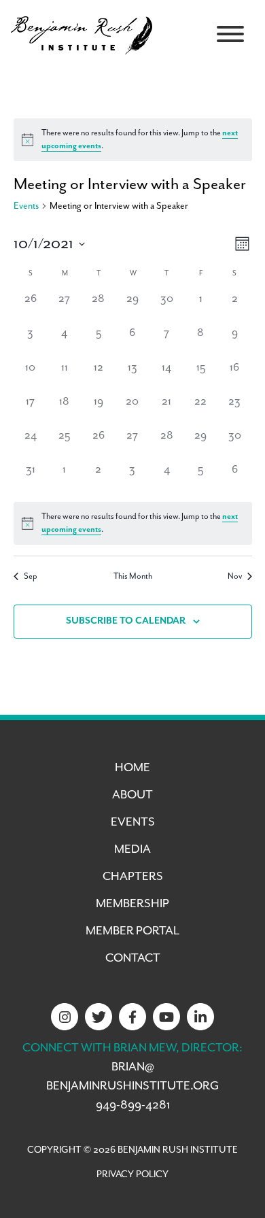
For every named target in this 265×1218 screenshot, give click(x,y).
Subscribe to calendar (126, 620)
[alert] (133, 139)
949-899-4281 (133, 1105)
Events (26, 206)
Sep (30, 576)
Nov (235, 576)
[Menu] (230, 34)
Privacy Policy (132, 1174)
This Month (132, 576)
